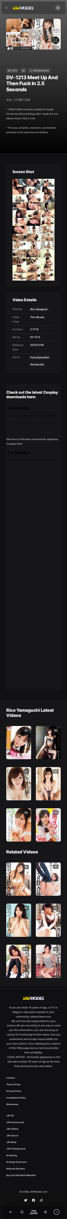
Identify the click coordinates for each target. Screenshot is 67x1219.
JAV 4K (10, 1115)
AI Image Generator (16, 1162)
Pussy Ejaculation (39, 357)
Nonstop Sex (37, 364)
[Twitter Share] (25, 1200)
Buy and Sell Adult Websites (21, 1175)
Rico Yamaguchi (39, 309)
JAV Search (12, 1135)
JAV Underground (15, 1148)
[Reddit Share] (41, 1200)
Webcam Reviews (15, 1168)
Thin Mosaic (37, 317)
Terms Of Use (13, 1084)
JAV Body (11, 1142)
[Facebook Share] (33, 1200)
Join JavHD (34, 1212)
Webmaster (12, 1104)
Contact (10, 1077)
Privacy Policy (13, 1091)
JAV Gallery (12, 1128)
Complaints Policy (16, 1097)
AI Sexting (11, 1155)
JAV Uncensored (15, 1122)
